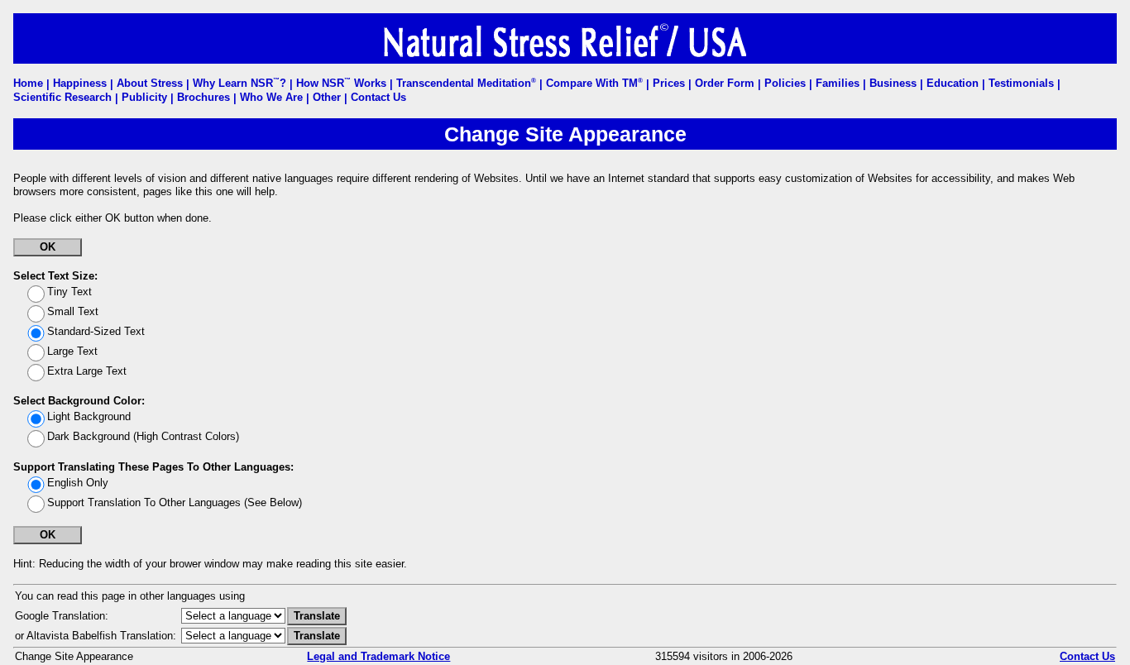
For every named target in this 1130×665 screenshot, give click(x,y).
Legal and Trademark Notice (378, 656)
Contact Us (1087, 656)
